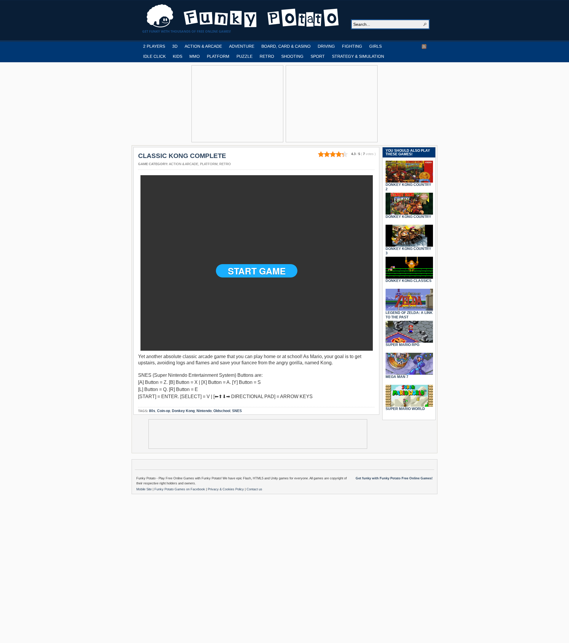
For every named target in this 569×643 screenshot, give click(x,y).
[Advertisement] (237, 104)
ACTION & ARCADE (203, 46)
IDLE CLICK (154, 56)
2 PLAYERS (154, 46)
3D (175, 46)
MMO (194, 56)
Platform (209, 164)
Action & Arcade (183, 164)
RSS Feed (424, 46)
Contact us (254, 489)
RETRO (267, 56)
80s (152, 411)
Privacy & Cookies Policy (226, 489)
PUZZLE (244, 56)
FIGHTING (352, 46)
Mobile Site (144, 489)
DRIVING (326, 46)
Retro (225, 164)
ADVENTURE (241, 46)
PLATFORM (218, 56)
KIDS (177, 56)
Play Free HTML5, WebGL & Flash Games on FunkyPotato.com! (243, 16)
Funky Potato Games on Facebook (180, 489)
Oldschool (221, 411)
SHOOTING (292, 56)
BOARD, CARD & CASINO (286, 46)
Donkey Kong (183, 411)
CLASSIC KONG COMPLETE (182, 155)
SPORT (318, 56)
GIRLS (375, 46)
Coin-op (163, 411)
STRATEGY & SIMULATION (358, 56)
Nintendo (204, 411)
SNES (237, 411)
